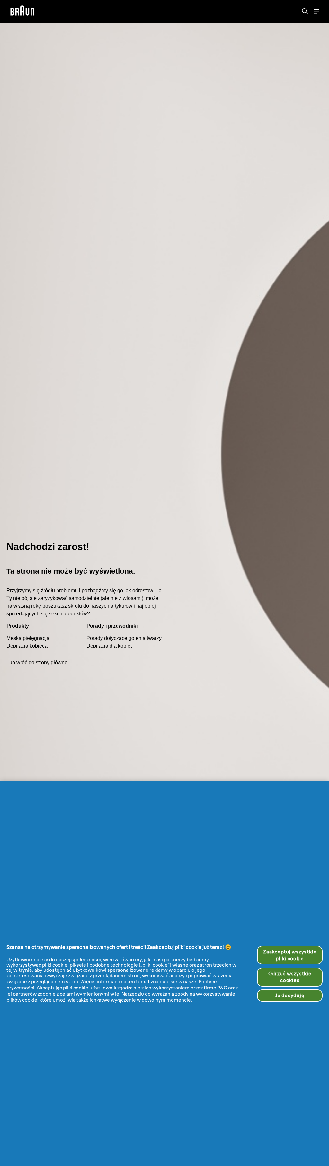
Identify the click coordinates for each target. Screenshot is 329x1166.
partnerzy (175, 959)
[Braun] (22, 11)
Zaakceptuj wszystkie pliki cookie (289, 955)
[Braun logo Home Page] (22, 11)
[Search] (305, 11)
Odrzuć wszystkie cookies (290, 976)
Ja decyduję (289, 995)
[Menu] (316, 11)
